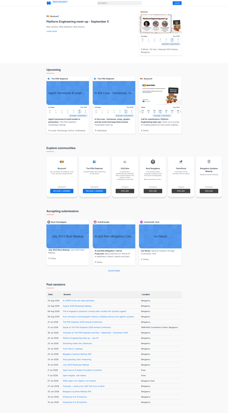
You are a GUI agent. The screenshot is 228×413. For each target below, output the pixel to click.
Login (177, 3)
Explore (125, 191)
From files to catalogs (73, 349)
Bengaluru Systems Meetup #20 (77, 354)
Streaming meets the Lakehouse (77, 343)
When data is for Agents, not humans (79, 381)
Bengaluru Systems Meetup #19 (77, 391)
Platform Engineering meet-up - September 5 (77, 21)
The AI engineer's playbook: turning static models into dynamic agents (94, 311)
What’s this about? (60, 2)
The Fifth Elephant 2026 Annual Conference (82, 322)
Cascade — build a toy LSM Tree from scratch (83, 386)
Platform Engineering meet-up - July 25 (81, 338)
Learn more (51, 31)
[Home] (57, 3)
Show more (114, 271)
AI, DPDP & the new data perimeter (78, 300)
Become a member (61, 191)
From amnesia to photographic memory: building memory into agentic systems (98, 316)
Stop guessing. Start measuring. (77, 359)
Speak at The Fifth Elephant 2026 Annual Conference (87, 327)
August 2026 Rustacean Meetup (77, 306)
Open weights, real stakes (74, 375)
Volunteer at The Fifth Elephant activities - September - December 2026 (95, 332)
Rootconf (54, 16)
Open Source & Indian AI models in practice (82, 370)
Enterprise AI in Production (75, 397)
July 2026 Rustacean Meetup (76, 365)
